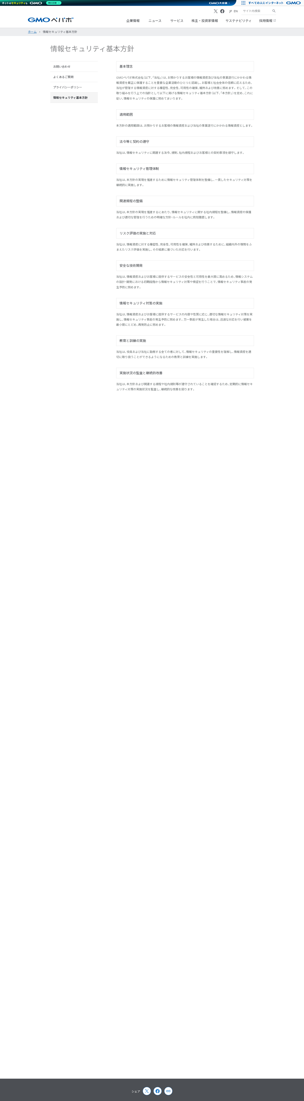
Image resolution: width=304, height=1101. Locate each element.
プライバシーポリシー (67, 87)
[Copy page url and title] (168, 1091)
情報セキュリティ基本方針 (70, 98)
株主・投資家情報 (204, 20)
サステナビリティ (238, 20)
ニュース (155, 20)
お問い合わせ (62, 67)
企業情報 (133, 20)
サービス (176, 20)
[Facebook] (222, 11)
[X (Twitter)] (215, 11)
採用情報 (266, 20)
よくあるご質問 (63, 77)
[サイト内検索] (274, 11)
